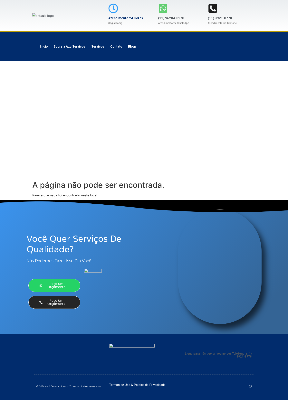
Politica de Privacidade (150, 385)
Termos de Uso (120, 385)
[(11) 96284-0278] (163, 8)
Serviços (97, 46)
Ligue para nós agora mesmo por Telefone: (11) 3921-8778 (218, 355)
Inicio (44, 46)
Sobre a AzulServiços (69, 46)
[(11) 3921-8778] (213, 8)
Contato (116, 46)
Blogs (132, 46)
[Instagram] (250, 386)
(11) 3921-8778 (220, 18)
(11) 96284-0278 (171, 18)
